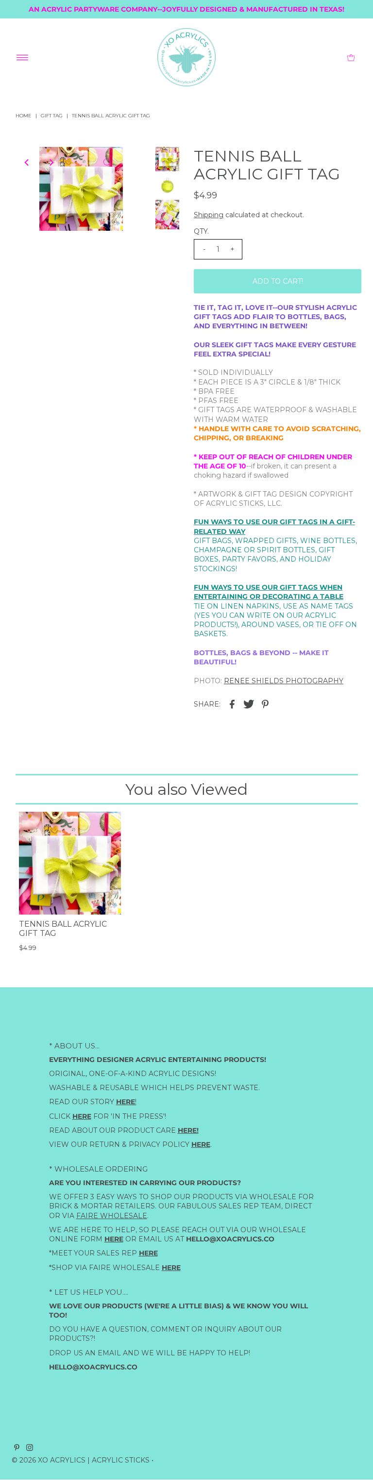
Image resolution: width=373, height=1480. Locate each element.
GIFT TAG (52, 116)
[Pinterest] (16, 1448)
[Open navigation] (22, 57)
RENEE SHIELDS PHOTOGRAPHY (283, 680)
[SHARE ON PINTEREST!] (265, 703)
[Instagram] (29, 1448)
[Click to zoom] (107, 162)
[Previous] (27, 162)
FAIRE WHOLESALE (111, 1215)
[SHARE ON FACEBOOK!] (232, 703)
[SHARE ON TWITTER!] (248, 703)
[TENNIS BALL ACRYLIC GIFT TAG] (70, 863)
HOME (24, 116)
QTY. (201, 231)
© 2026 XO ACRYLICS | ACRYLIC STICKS (81, 1460)
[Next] (51, 162)
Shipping (208, 214)
